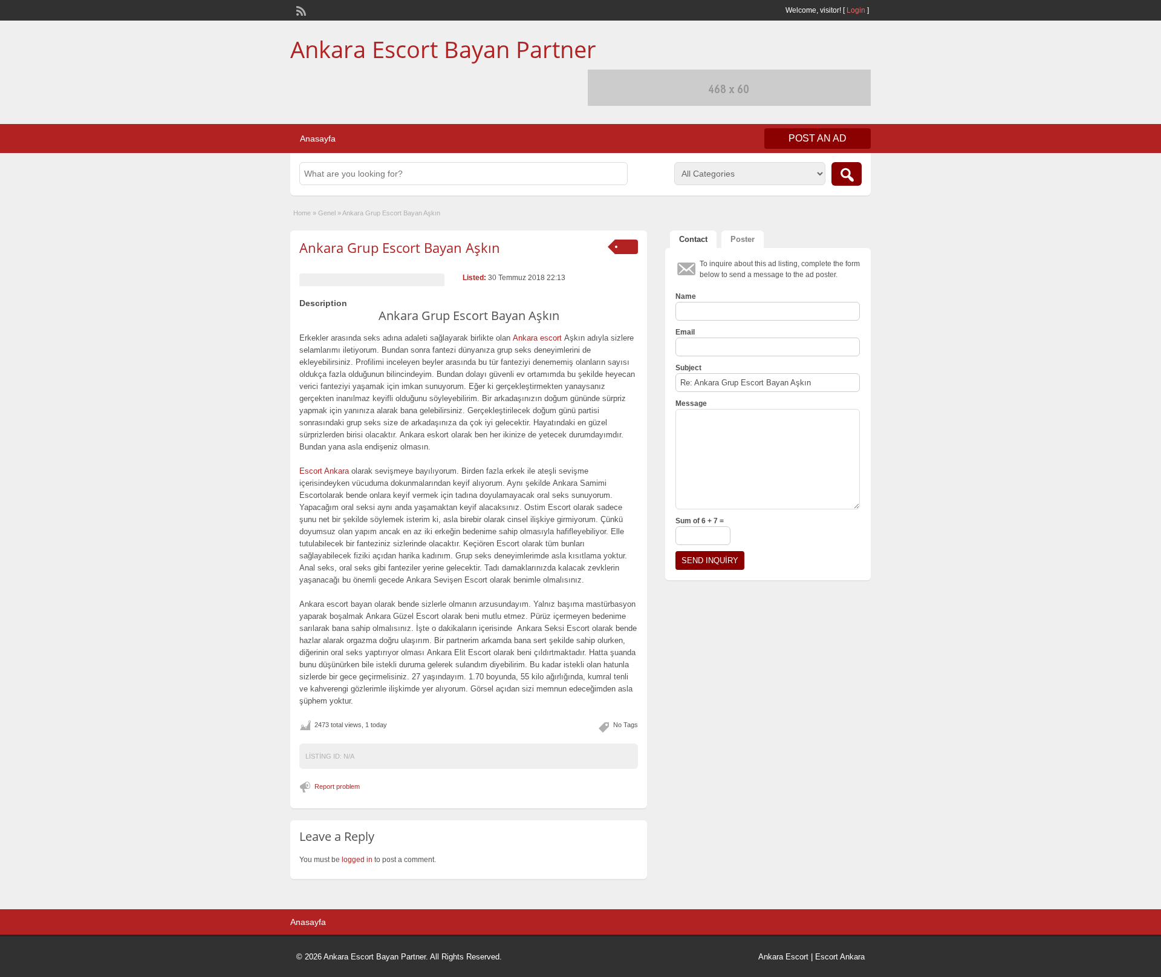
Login (856, 10)
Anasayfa (318, 138)
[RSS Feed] (300, 10)
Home (302, 213)
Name (685, 296)
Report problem (337, 786)
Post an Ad (818, 138)
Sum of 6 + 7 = (699, 521)
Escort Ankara (840, 956)
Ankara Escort (783, 956)
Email (685, 332)
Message (691, 403)
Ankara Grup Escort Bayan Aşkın (399, 247)
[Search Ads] (846, 174)
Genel (327, 213)
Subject (688, 368)
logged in (357, 859)
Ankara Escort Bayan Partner (443, 49)
